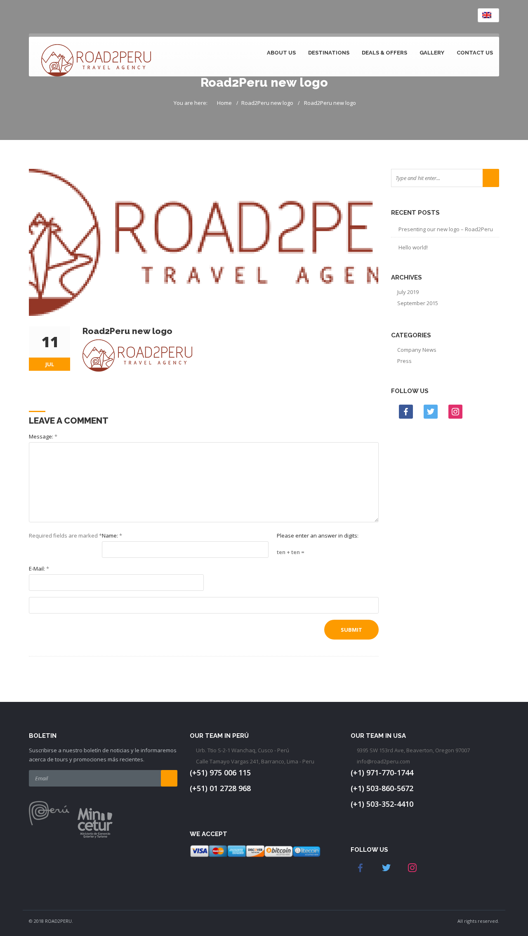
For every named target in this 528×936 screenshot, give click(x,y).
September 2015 (417, 303)
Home (224, 103)
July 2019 (408, 292)
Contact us (475, 53)
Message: (43, 436)
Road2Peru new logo (267, 103)
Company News (416, 349)
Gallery (432, 53)
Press (404, 361)
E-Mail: (39, 568)
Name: (112, 535)
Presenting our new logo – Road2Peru (445, 229)
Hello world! (413, 247)
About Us (281, 53)
